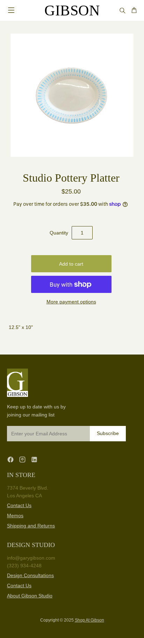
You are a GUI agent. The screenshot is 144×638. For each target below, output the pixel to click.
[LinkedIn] (34, 459)
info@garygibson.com (31, 558)
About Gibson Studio (29, 595)
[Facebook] (10, 459)
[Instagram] (22, 459)
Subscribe (108, 433)
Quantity (59, 233)
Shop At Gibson (89, 620)
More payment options (71, 301)
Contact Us (19, 505)
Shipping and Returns (31, 525)
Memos (15, 515)
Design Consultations (30, 575)
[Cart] (134, 10)
